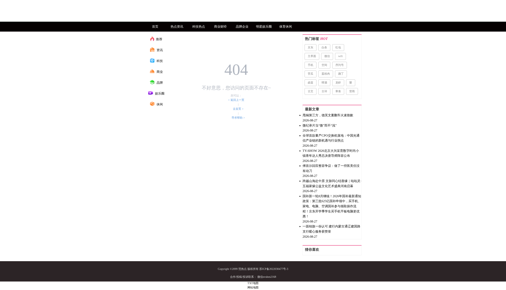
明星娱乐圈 (264, 26)
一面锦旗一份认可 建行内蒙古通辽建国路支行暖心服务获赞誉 (331, 229)
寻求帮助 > (238, 117)
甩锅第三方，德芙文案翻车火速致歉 (328, 115)
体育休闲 (285, 26)
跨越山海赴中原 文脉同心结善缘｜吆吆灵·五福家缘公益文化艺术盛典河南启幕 (332, 183)
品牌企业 (242, 26)
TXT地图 (253, 283)
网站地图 (253, 287)
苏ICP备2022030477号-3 (273, 268)
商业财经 (220, 26)
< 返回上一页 (236, 100)
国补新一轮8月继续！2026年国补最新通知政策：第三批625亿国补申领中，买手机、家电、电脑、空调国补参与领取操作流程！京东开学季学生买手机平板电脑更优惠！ (332, 206)
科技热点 (198, 26)
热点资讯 (177, 26)
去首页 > (238, 108)
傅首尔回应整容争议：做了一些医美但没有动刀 (331, 168)
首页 (155, 26)
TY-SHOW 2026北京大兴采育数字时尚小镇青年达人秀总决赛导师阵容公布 (331, 153)
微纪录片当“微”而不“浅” (320, 125)
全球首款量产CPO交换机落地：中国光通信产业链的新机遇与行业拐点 (331, 138)
